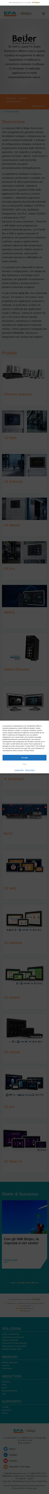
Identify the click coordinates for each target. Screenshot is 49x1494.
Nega (24, 764)
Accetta (24, 758)
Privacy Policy (30, 770)
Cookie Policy (19, 770)
